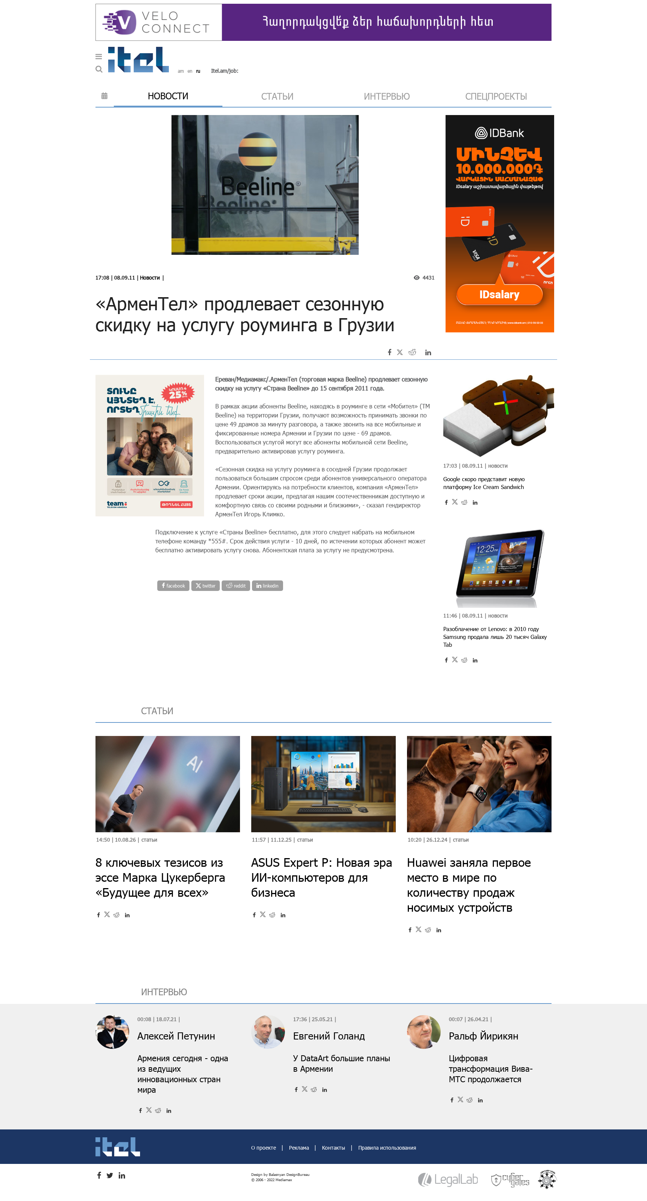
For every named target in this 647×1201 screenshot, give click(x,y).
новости (168, 95)
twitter (208, 585)
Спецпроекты (496, 96)
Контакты (334, 1147)
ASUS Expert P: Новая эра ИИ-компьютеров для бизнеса (321, 877)
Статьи (149, 839)
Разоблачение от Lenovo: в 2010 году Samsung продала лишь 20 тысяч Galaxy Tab (495, 636)
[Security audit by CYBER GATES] (510, 1180)
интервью (387, 96)
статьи (277, 96)
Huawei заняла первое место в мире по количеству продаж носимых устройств (469, 884)
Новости (150, 277)
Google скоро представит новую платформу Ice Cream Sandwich (484, 483)
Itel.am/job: (225, 70)
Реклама (299, 1147)
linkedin (270, 585)
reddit (239, 585)
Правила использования (387, 1147)
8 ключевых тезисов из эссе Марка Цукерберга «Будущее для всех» (160, 877)
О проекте (264, 1147)
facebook (175, 585)
